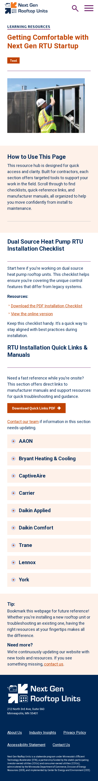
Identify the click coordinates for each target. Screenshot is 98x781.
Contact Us (61, 745)
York (24, 580)
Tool (13, 60)
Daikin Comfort (36, 528)
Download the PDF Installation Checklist (46, 306)
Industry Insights (42, 732)
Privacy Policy (74, 732)
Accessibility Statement (26, 745)
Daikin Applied (35, 510)
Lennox (27, 562)
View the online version (32, 313)
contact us (53, 664)
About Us (14, 732)
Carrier (27, 493)
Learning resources (28, 26)
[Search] (75, 8)
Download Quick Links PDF (33, 408)
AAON (26, 441)
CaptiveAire (32, 476)
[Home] (26, 8)
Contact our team (23, 421)
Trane (25, 545)
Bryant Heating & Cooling (47, 458)
